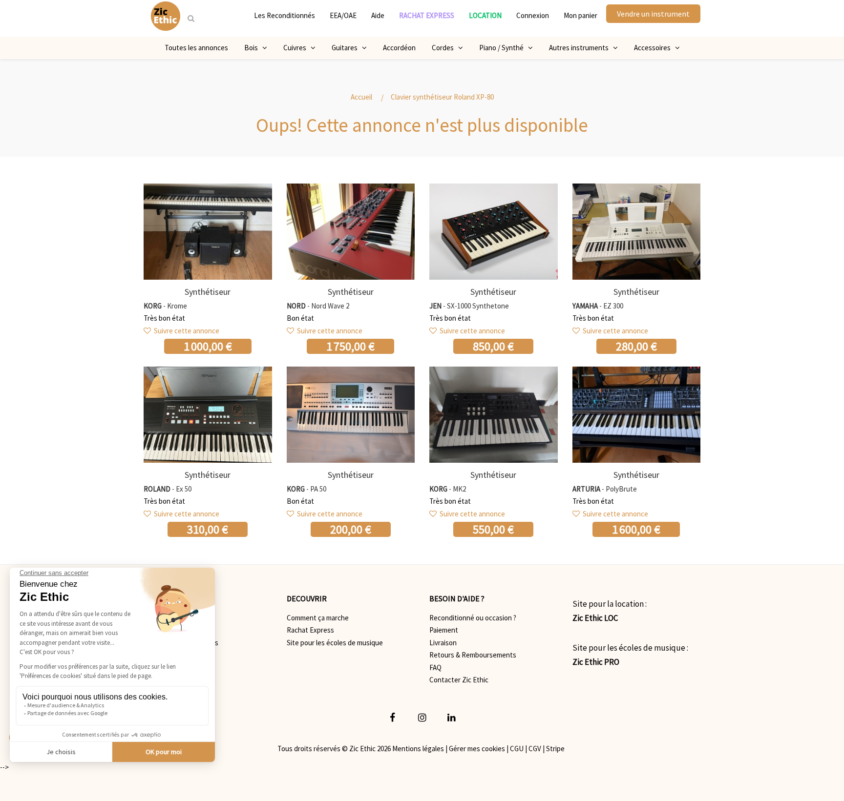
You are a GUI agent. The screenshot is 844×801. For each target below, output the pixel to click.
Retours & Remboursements (472, 654)
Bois (253, 47)
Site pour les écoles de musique (335, 642)
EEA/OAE (343, 15)
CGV (534, 748)
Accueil (361, 97)
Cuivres (297, 47)
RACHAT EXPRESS (426, 15)
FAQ (435, 667)
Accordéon (399, 47)
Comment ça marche (318, 617)
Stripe (555, 748)
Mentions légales (418, 748)
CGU (517, 748)
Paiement (443, 630)
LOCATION (485, 15)
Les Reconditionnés (284, 15)
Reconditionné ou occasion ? (472, 617)
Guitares (347, 47)
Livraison (443, 642)
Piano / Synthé (503, 47)
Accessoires (654, 47)
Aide (377, 15)
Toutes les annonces (196, 47)
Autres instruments (581, 47)
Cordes (445, 47)
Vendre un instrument (653, 14)
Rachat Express (310, 630)
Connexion (532, 15)
